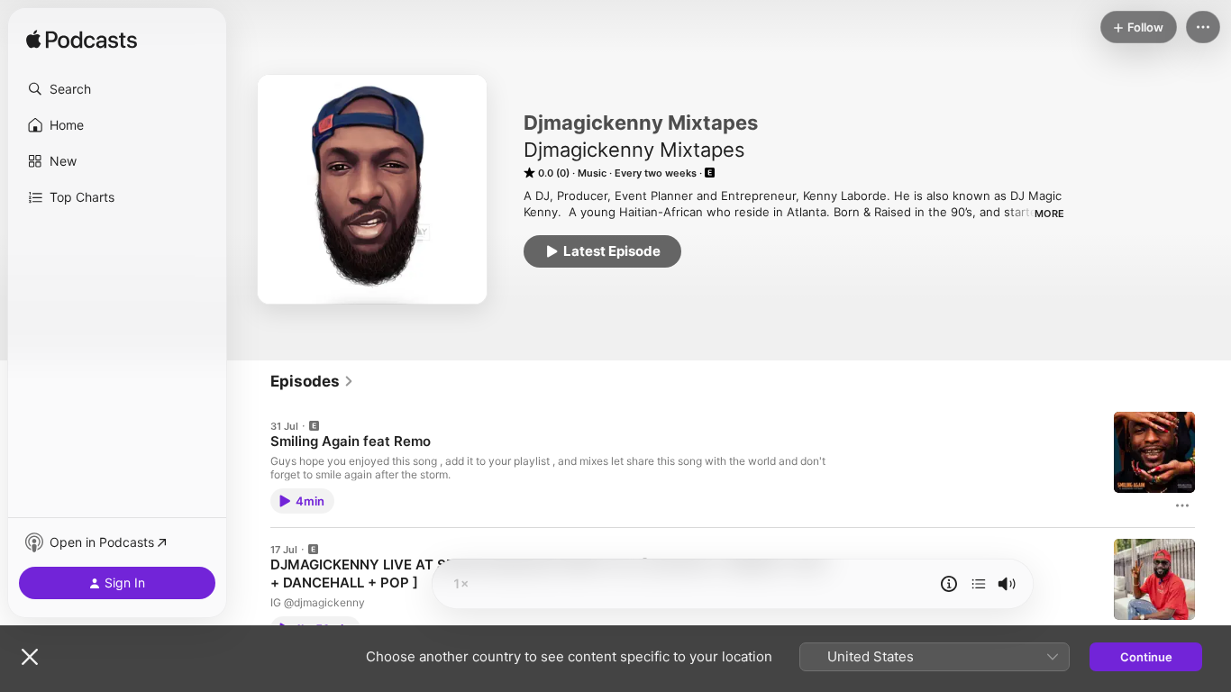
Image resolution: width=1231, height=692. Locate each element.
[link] (312, 381)
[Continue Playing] (978, 583)
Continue (1146, 657)
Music (592, 173)
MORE (1049, 213)
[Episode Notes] (949, 583)
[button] (117, 89)
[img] (81, 41)
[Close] (30, 657)
